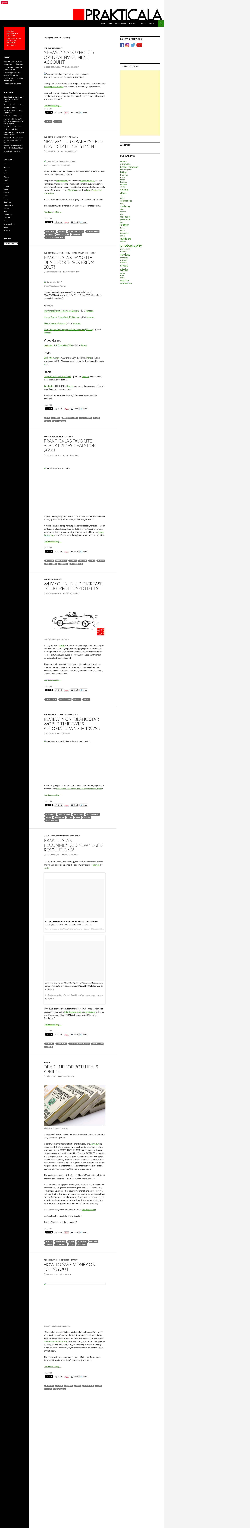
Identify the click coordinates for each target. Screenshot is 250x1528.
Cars (5, 171)
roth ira (93, 1241)
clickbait (50, 1044)
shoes (124, 265)
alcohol (49, 1386)
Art (45, 48)
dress (122, 198)
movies (101, 561)
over (97, 864)
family (122, 203)
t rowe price (61, 1244)
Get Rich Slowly (89, 1209)
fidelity (49, 1241)
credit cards (51, 699)
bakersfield (50, 231)
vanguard (82, 1244)
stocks (58, 122)
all (94, 864)
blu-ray (73, 561)
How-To (53, 1260)
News (6, 199)
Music (6, 196)
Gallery (132, 23)
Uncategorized (9, 224)
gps (121, 222)
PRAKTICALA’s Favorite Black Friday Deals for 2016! (70, 445)
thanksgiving (59, 421)
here (89, 357)
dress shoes (126, 200)
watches (86, 817)
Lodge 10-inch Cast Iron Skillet (57, 376)
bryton (122, 180)
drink (78, 1386)
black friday (86, 418)
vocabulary (98, 1044)
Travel (78, 836)
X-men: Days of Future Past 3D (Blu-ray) (62, 317)
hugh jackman (64, 814)
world (46, 868)
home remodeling (76, 231)
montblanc (78, 814)
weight (49, 1047)
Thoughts (69, 836)
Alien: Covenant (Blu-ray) (55, 323)
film (121, 209)
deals (96, 418)
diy (121, 196)
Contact (152, 23)
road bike (124, 258)
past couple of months (53, 86)
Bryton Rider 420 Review (12, 151)
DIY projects (73, 190)
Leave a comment (71, 67)
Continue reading (52, 105)
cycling (124, 189)
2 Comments (65, 733)
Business (51, 48)
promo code (51, 564)
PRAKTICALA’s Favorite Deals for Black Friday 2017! (70, 262)
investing (50, 234)
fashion (125, 206)
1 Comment (67, 1274)
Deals (54, 253)
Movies (74, 253)
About (143, 23)
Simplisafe (48, 386)
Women (7, 230)
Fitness (6, 177)
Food (46, 1260)
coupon (83, 561)
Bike (110, 23)
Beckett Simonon (51, 357)
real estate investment (55, 237)
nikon (122, 236)
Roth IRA (95, 1143)
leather (124, 224)
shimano (123, 262)
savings (49, 1244)
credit (61, 645)
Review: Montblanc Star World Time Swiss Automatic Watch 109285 (72, 723)
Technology (89, 253)
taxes (72, 1244)
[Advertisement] (140, 86)
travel (122, 275)
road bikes (123, 260)
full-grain (125, 216)
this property (62, 180)
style (48, 421)
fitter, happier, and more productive (79, 1012)
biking (123, 172)
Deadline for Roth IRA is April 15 (71, 1069)
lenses (122, 228)
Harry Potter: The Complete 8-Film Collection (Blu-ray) (68, 329)
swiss (78, 817)
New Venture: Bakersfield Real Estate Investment (73, 144)
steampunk (59, 817)
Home (103, 23)
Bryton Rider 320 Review (12, 116)
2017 (47, 418)
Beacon (69, 386)
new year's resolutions (79, 1044)
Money (59, 48)
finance (77, 699)
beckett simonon (70, 418)
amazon (56, 418)
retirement (82, 1241)
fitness (123, 212)
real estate (77, 234)
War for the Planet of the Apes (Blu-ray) (61, 310)
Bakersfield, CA (87, 180)
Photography (120, 23)
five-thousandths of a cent (55, 1341)
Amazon (89, 310)
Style (80, 253)
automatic (50, 814)
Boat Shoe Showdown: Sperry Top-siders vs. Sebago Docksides (14, 99)
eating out (88, 1386)
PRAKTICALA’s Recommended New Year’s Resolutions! (73, 845)
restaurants (60, 1389)
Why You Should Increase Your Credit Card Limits (73, 586)
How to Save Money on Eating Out (69, 1267)
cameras (123, 184)
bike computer (125, 170)
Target (84, 345)
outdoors (125, 238)
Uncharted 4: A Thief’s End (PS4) (58, 345)
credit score (65, 699)
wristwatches (52, 820)
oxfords (123, 242)
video (122, 278)
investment (61, 1044)
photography (63, 234)
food (99, 1386)
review (48, 817)
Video (6, 227)
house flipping (93, 231)
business (62, 231)
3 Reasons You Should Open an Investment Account (69, 57)
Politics (6, 208)
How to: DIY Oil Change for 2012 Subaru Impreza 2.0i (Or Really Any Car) (14, 121)
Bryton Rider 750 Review (12, 84)
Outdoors (7, 202)
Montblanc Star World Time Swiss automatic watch (79, 788)
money (48, 122)
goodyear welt (125, 220)
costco (69, 1386)
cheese (59, 1386)
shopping (63, 564)
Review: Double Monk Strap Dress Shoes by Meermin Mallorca (13, 140)
